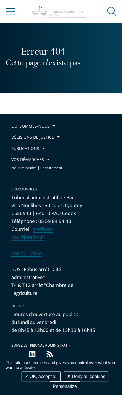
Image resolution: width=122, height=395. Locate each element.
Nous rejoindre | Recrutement (36, 168)
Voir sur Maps (26, 253)
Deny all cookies (88, 376)
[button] (111, 11)
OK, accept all (43, 376)
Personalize (65, 386)
